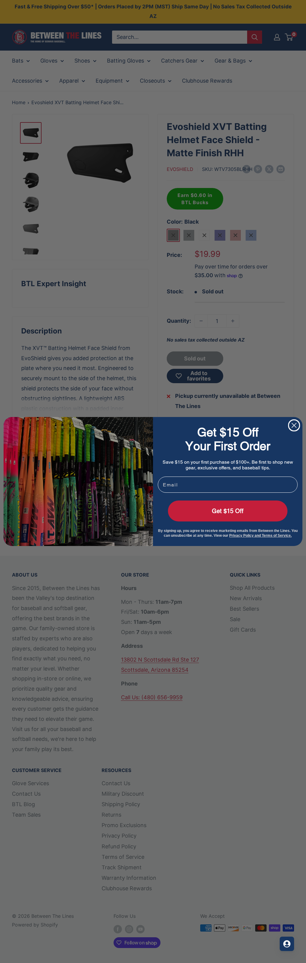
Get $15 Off (228, 511)
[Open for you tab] (287, 944)
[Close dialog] (294, 425)
